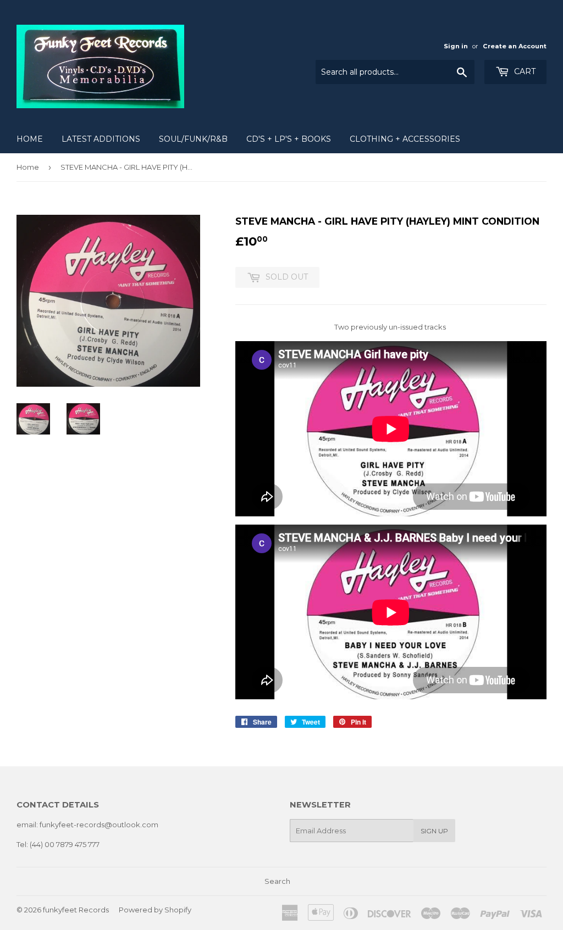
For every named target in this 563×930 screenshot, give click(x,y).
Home (29, 139)
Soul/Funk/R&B (193, 139)
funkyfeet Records (76, 909)
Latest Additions (101, 139)
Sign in (456, 46)
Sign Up (434, 831)
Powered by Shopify (155, 909)
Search (277, 881)
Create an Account (515, 46)
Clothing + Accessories (405, 139)
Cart (524, 71)
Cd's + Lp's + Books (288, 139)
